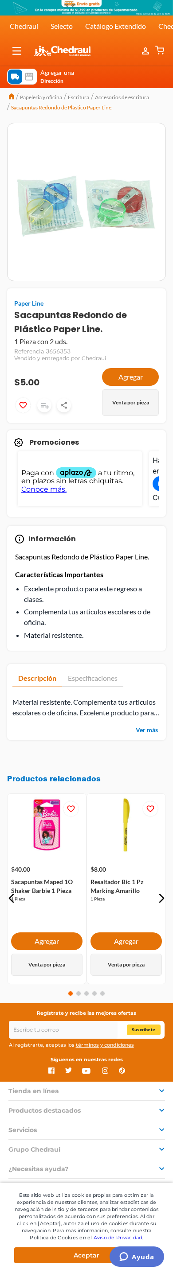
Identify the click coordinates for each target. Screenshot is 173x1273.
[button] (17, 51)
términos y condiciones (105, 1045)
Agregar (130, 377)
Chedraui (24, 26)
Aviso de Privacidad (118, 1237)
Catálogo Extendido (115, 26)
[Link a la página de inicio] (11, 97)
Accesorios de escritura (122, 97)
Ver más (147, 730)
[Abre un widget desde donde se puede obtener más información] (137, 1257)
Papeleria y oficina (41, 97)
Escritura (78, 97)
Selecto (62, 26)
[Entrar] (146, 51)
